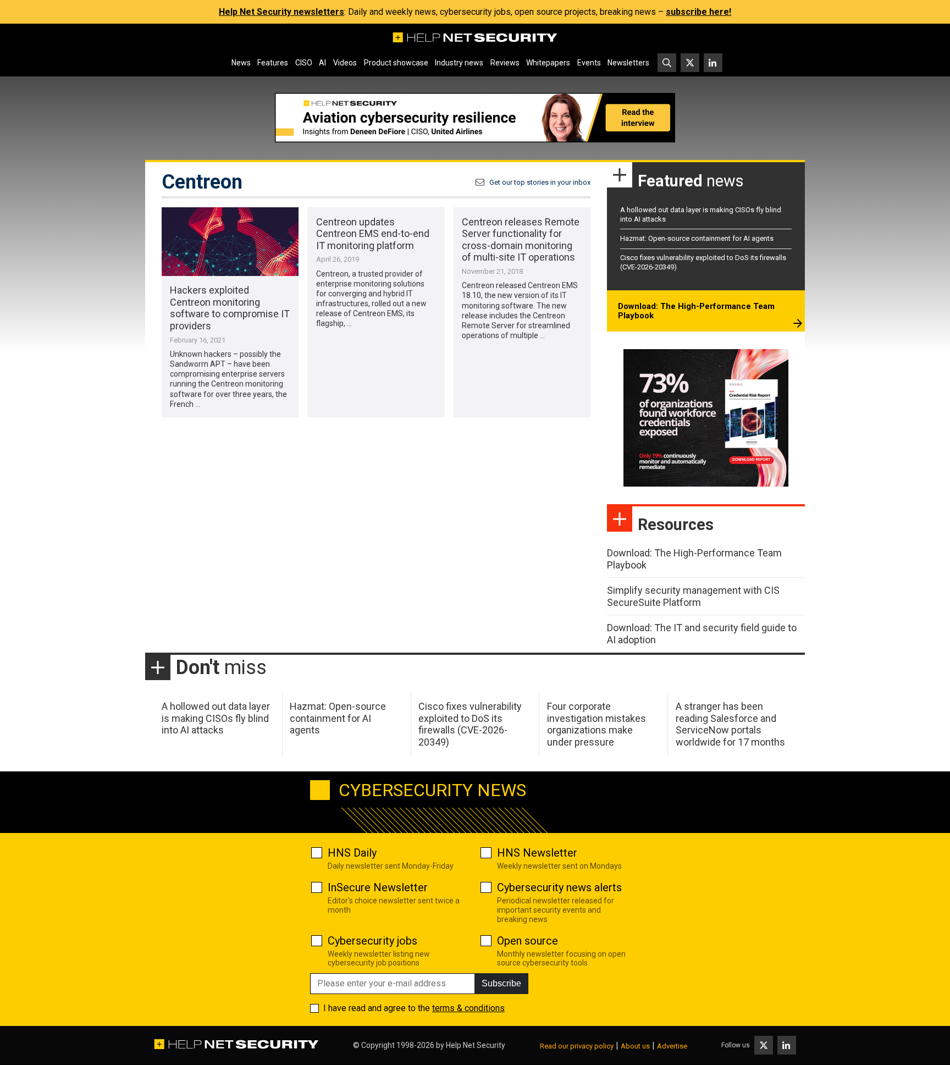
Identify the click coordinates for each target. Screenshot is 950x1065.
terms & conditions (468, 1008)
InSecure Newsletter (378, 887)
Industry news (459, 62)
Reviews (505, 62)
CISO (303, 62)
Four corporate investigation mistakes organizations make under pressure (596, 724)
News (241, 62)
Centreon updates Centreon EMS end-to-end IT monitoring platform (372, 233)
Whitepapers (548, 62)
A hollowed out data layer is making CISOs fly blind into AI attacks (216, 718)
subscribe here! (698, 12)
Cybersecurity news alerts (559, 887)
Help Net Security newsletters (281, 12)
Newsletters (628, 62)
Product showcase (396, 62)
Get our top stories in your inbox (539, 182)
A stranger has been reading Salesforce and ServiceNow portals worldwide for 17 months (730, 724)
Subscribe (501, 983)
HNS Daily (352, 852)
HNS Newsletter (537, 852)
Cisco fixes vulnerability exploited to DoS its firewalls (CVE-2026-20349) (470, 724)
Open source (527, 940)
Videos (345, 62)
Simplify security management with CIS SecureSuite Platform (693, 596)
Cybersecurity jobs (372, 940)
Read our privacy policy (577, 1046)
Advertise (672, 1046)
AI (322, 62)
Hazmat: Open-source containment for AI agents (697, 238)
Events (589, 62)
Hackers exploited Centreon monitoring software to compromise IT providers (230, 308)
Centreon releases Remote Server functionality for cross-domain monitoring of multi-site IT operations (520, 239)
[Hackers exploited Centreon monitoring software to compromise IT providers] (230, 241)
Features (272, 62)
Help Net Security (475, 1045)
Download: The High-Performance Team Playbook (696, 311)
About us (635, 1046)
